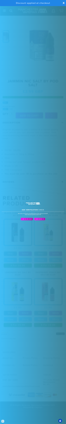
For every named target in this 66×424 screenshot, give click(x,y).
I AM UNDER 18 (39, 219)
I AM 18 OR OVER (27, 219)
